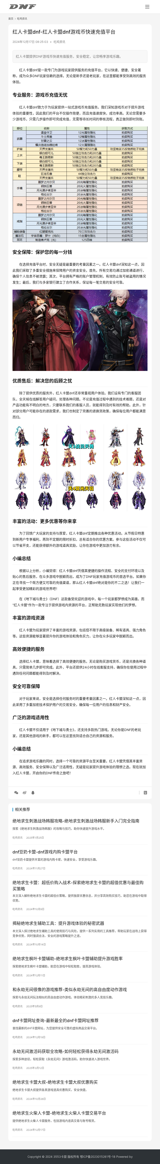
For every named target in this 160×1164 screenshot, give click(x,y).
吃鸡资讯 (59, 41)
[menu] (147, 6)
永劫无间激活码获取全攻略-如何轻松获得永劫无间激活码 (65, 1051)
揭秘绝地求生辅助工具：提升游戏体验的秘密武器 (58, 923)
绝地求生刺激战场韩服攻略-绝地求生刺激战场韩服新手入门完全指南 (75, 821)
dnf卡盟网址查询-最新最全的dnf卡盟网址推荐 (55, 1020)
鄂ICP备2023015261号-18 (97, 1156)
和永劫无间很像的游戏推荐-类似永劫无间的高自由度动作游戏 (69, 989)
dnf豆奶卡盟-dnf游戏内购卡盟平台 (45, 852)
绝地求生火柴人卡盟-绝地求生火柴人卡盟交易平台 (59, 1113)
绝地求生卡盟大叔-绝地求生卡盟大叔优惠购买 (55, 1082)
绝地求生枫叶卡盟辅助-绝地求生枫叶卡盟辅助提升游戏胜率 (67, 958)
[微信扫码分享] (16, 792)
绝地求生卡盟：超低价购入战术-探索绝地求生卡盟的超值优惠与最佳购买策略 (78, 885)
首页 (10, 18)
